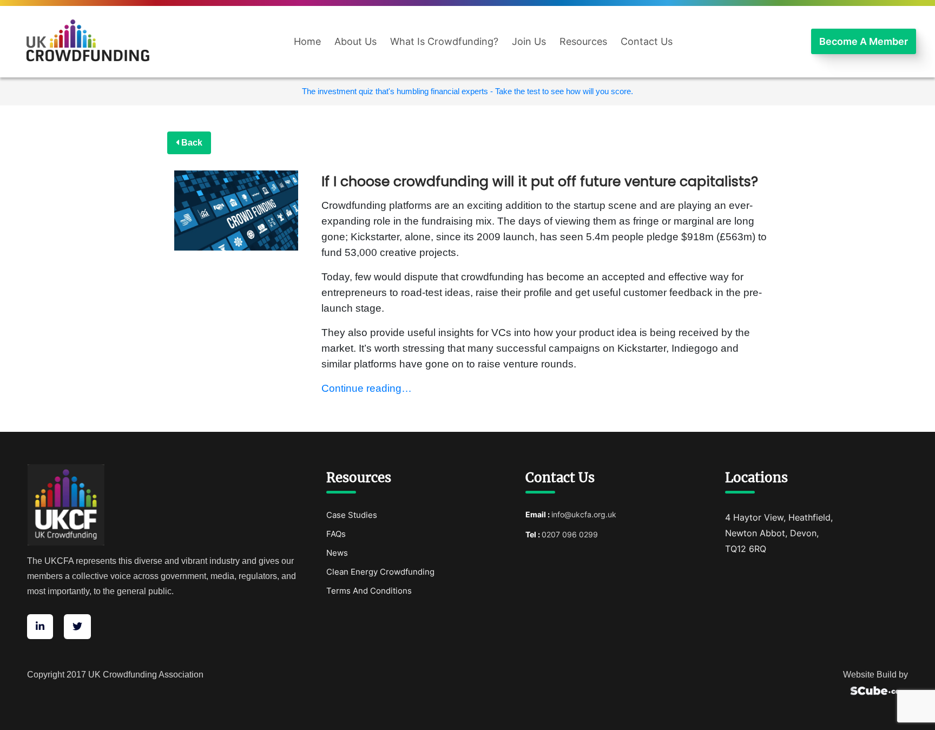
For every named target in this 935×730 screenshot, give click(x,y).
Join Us (529, 41)
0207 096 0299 (570, 534)
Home (307, 41)
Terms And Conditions (369, 591)
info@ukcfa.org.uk (583, 514)
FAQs (336, 534)
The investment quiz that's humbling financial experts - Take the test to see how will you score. (467, 91)
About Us (355, 41)
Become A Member (863, 41)
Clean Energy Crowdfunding (380, 572)
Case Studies (351, 515)
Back (190, 142)
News (337, 553)
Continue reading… (366, 388)
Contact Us (647, 41)
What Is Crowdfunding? (444, 41)
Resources (583, 41)
